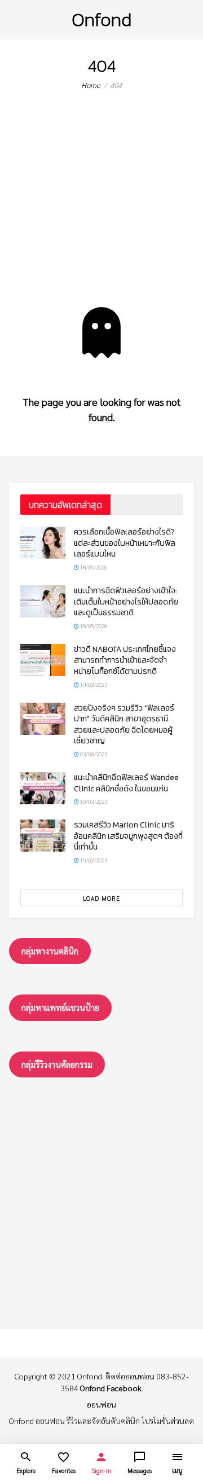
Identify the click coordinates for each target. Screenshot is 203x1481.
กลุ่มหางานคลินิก (49, 950)
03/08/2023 (93, 753)
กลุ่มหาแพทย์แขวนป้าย (60, 1007)
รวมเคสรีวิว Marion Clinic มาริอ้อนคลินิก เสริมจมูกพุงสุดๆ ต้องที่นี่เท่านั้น (128, 836)
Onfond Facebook (111, 1388)
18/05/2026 (93, 567)
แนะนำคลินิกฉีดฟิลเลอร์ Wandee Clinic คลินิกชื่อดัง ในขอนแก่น (126, 783)
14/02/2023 (93, 684)
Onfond (101, 19)
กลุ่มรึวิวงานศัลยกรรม (56, 1064)
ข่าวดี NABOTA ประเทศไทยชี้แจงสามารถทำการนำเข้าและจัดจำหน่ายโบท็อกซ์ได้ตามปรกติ (125, 660)
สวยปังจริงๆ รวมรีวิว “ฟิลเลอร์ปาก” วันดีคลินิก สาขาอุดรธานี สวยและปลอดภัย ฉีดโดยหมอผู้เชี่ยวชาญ (124, 724)
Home (90, 85)
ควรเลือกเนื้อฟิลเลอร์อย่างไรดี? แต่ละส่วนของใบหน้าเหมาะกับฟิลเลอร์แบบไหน (124, 543)
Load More (101, 898)
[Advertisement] (101, 207)
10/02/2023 (93, 801)
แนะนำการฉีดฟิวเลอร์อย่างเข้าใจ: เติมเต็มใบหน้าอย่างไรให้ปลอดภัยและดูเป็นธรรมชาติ (126, 602)
